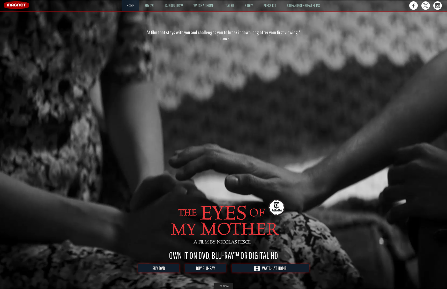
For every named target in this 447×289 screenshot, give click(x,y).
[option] (223, 35)
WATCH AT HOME (273, 268)
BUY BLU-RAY (205, 268)
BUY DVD (158, 268)
